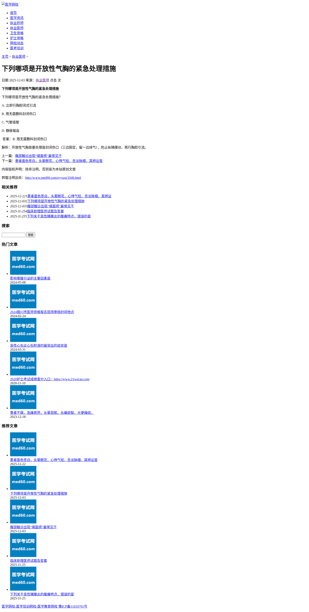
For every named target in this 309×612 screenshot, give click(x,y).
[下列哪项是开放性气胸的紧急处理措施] (23, 488)
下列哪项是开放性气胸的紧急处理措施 (56, 201)
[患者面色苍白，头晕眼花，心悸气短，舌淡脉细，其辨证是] (23, 455)
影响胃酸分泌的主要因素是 (30, 278)
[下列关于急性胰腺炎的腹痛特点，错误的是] (23, 589)
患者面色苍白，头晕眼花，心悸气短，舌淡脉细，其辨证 (69, 196)
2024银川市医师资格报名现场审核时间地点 (42, 312)
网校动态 (17, 43)
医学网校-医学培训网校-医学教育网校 (30, 606)
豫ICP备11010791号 (72, 606)
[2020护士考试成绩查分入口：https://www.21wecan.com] (23, 374)
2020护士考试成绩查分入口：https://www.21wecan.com (49, 379)
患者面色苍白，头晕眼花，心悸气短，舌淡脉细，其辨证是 (59, 161)
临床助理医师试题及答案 (45, 211)
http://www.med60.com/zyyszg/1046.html (53, 177)
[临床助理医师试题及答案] (23, 556)
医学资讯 (17, 18)
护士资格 (17, 38)
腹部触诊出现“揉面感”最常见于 (38, 156)
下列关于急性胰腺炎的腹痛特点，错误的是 (59, 216)
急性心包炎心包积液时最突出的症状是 (38, 345)
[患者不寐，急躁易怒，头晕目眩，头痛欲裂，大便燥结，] (23, 408)
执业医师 (17, 28)
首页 (13, 13)
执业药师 (17, 23)
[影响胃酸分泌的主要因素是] (23, 273)
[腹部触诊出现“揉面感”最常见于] (23, 522)
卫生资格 (17, 33)
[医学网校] (10, 4)
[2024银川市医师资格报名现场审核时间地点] (23, 307)
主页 (5, 56)
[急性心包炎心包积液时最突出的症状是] (23, 341)
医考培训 (17, 48)
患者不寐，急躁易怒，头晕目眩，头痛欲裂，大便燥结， (52, 413)
